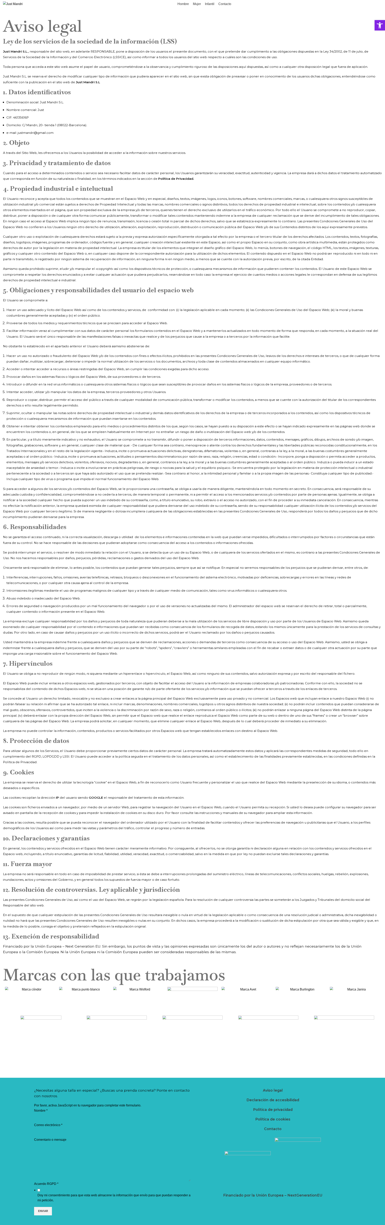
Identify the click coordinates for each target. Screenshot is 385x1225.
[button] (380, 25)
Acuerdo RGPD (46, 1183)
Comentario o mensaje (50, 1139)
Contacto (273, 1129)
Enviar (43, 1211)
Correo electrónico (48, 1125)
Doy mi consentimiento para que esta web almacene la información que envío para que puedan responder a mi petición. (113, 1198)
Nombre (41, 1110)
